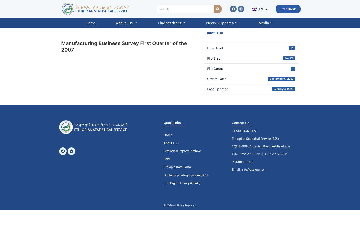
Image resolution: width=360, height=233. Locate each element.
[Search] (218, 9)
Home (91, 23)
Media (264, 23)
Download (215, 33)
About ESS (124, 23)
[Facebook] (233, 9)
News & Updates (220, 23)
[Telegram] (241, 9)
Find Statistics (169, 23)
